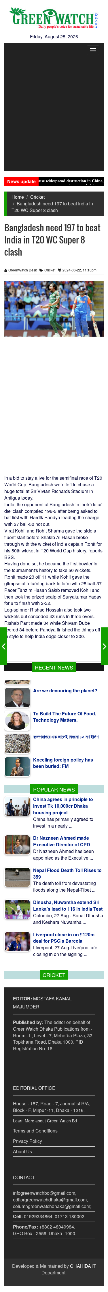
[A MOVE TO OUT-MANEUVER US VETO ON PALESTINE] (104, 646)
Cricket (37, 197)
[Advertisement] (54, 114)
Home (18, 197)
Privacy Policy (27, 1141)
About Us (22, 1151)
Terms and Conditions (35, 1130)
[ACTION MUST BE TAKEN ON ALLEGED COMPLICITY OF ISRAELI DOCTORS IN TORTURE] (3, 646)
